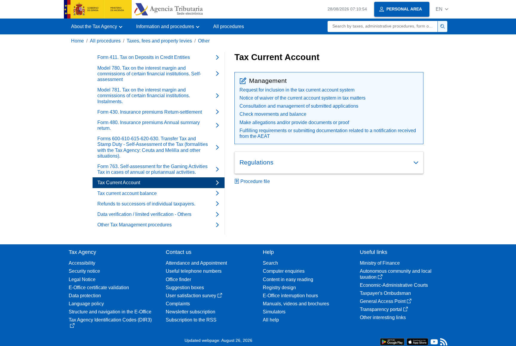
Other (204, 40)
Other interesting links (383, 317)
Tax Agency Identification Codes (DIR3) (110, 319)
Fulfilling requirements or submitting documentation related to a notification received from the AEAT (327, 133)
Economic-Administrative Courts (394, 285)
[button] (442, 9)
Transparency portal (381, 309)
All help (271, 319)
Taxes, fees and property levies (159, 40)
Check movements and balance (272, 114)
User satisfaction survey (191, 295)
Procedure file (255, 181)
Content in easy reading (288, 279)
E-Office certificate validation (99, 287)
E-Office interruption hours (290, 295)
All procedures (228, 26)
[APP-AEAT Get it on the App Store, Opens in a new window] (417, 341)
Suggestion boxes (185, 287)
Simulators (274, 311)
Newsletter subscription (190, 311)
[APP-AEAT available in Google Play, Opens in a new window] (392, 341)
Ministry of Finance (380, 263)
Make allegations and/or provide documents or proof (294, 122)
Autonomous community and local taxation (395, 274)
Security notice (84, 271)
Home (77, 40)
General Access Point (383, 301)
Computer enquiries (284, 271)
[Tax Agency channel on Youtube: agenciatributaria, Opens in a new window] (434, 343)
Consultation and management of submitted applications (298, 106)
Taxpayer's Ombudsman (385, 293)
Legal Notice (82, 279)
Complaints (178, 303)
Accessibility (82, 263)
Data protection (85, 295)
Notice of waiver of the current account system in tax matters (302, 97)
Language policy (86, 303)
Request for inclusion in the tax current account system (296, 89)
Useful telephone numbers (194, 271)
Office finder (178, 279)
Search (270, 263)
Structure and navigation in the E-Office (110, 311)
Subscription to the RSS (191, 319)
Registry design (279, 287)
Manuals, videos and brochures (296, 303)
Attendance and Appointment (196, 263)
